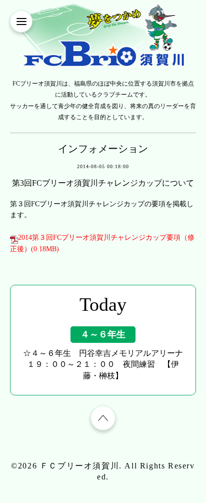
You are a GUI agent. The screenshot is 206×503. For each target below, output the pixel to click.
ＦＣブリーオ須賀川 (79, 465)
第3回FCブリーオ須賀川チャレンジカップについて (103, 183)
